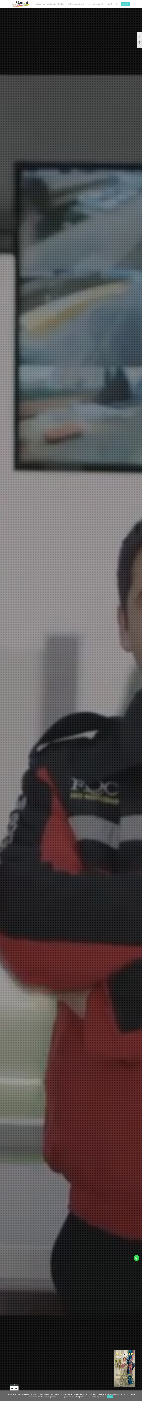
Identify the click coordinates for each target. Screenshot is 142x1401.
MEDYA (83, 4)
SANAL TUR (97, 4)
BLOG (89, 4)
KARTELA (139, 40)
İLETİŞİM (110, 4)
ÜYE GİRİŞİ (125, 4)
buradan (105, 1394)
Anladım (110, 1397)
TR (117, 4)
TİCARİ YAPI (61, 4)
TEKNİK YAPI (51, 4)
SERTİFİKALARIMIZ (73, 4)
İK (103, 4)
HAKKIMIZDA (40, 4)
